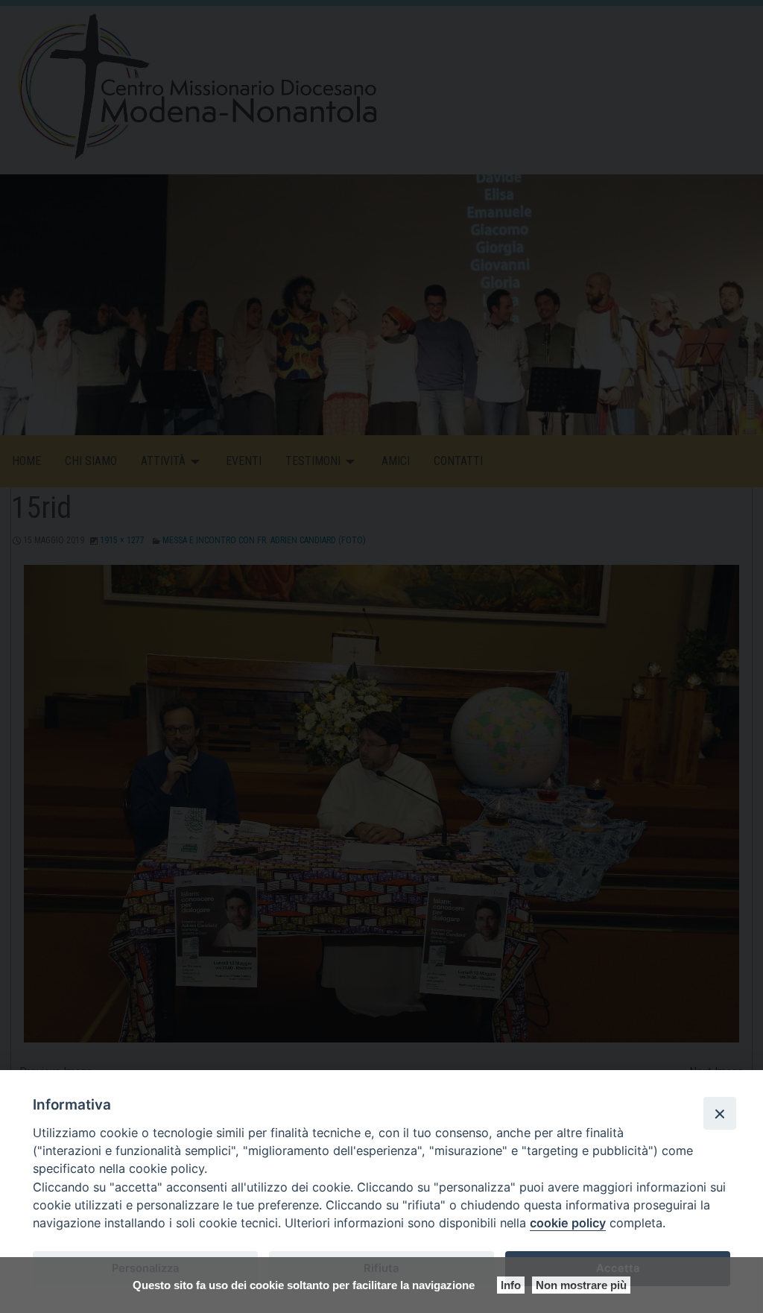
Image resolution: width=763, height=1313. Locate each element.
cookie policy (568, 1222)
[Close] (719, 1113)
